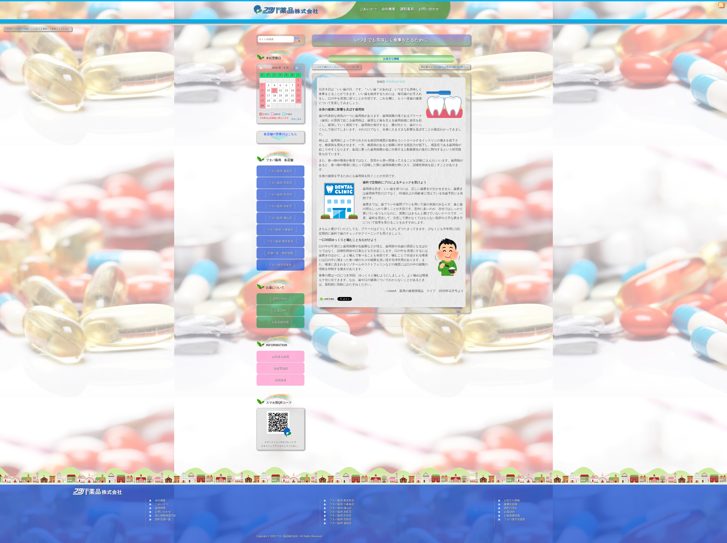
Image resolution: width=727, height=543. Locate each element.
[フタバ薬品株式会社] (286, 8)
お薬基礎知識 (280, 322)
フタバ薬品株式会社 (287, 536)
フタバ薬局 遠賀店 (280, 171)
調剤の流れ (280, 298)
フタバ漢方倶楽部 (280, 264)
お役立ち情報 (391, 58)
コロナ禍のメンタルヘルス (331, 67)
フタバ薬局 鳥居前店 (280, 241)
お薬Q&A (280, 310)
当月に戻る (296, 119)
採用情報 (280, 379)
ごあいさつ (161, 504)
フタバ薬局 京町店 (280, 206)
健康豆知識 (280, 368)
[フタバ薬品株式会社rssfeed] (721, 5)
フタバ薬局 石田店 (280, 182)
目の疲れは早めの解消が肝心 (450, 67)
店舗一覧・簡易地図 (280, 253)
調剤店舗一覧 (163, 519)
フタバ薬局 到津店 (280, 194)
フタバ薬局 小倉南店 (280, 229)
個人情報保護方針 (165, 515)
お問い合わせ (163, 511)
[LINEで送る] (327, 298)
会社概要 (160, 500)
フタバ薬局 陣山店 (280, 218)
